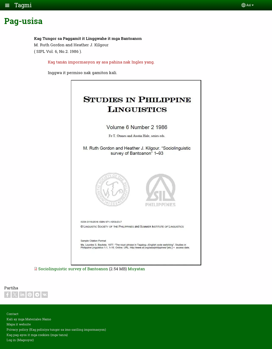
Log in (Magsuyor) (20, 340)
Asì (248, 5)
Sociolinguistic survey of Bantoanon (73, 268)
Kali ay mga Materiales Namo (29, 319)
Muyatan (136, 268)
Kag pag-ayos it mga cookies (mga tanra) (37, 335)
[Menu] (9, 6)
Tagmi (23, 5)
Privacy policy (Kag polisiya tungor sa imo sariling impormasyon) (56, 329)
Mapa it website (19, 324)
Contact (12, 314)
